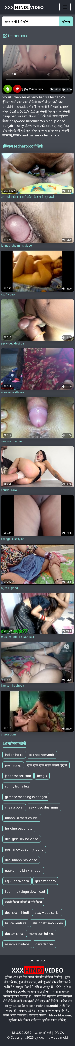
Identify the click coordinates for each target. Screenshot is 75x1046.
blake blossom (60, 1015)
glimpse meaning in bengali (26, 797)
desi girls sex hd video (21, 839)
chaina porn (14, 807)
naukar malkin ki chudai (23, 870)
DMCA (59, 1033)
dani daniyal (44, 944)
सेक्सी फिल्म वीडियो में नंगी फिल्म (23, 902)
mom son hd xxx (41, 933)
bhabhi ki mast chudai (21, 818)
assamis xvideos (17, 944)
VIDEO (24, 7)
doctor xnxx (14, 933)
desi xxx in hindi (17, 912)
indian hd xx (14, 755)
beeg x (42, 776)
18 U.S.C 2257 (21, 1033)
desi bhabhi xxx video (21, 860)
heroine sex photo (19, 828)
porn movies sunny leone (24, 849)
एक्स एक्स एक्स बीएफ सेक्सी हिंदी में (47, 765)
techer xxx (37, 960)
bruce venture (15, 923)
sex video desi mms (44, 807)
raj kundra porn (17, 881)
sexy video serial (47, 912)
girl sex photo (45, 881)
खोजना (66, 21)
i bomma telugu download (25, 891)
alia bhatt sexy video (47, 923)
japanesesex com (18, 776)
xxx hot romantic (42, 755)
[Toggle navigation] (65, 7)
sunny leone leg (17, 786)
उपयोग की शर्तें (43, 1033)
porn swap (13, 765)
